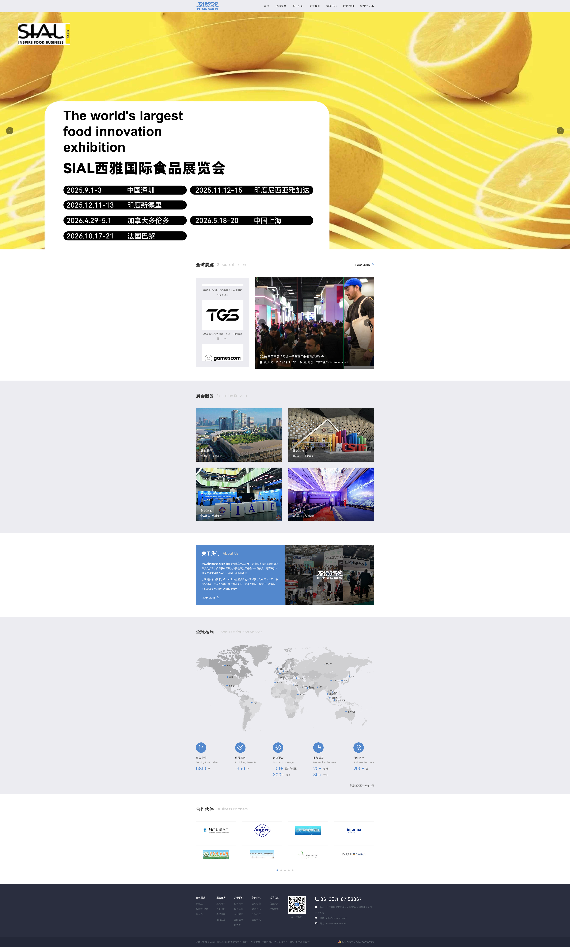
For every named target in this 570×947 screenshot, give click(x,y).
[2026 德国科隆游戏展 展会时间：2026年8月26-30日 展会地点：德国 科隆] (314, 321)
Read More (362, 265)
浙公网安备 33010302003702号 (358, 941)
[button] (279, 244)
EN (372, 6)
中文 (366, 6)
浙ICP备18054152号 (300, 941)
